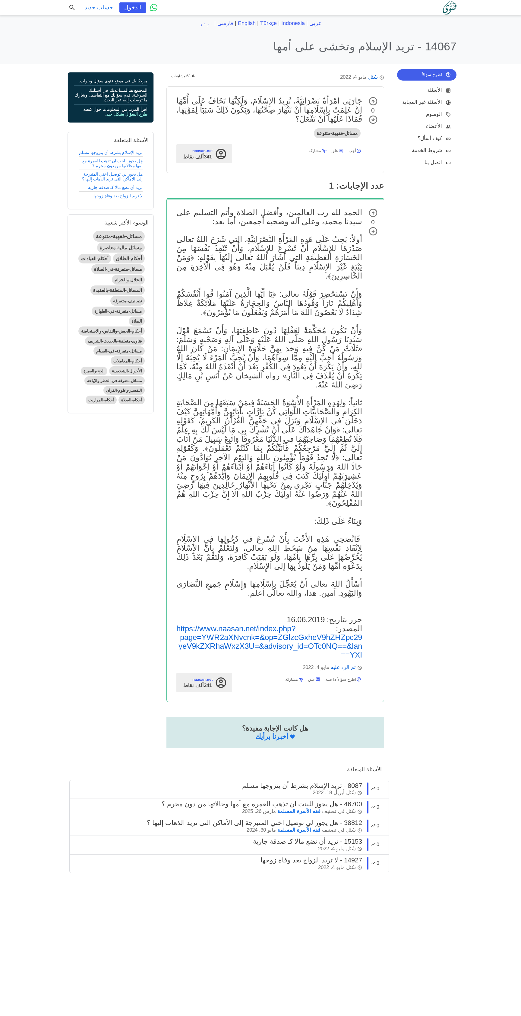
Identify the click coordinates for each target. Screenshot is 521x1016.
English (247, 23)
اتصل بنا (433, 162)
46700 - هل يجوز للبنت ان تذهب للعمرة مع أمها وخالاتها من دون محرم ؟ (262, 804)
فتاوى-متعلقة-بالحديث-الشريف (115, 341)
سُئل (373, 77)
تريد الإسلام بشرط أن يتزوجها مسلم (111, 152)
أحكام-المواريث (101, 400)
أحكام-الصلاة (131, 400)
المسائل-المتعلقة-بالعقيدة (117, 290)
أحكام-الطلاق (129, 258)
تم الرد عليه (343, 667)
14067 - (364, 46)
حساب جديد (98, 7)
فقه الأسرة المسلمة (298, 811)
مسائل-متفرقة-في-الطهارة (118, 311)
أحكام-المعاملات (127, 360)
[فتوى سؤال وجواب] (449, 7)
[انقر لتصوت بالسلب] (373, 120)
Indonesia (293, 23)
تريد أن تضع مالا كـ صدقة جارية (115, 187)
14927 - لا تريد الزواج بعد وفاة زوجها (311, 860)
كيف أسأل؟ (430, 138)
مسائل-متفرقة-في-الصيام (119, 351)
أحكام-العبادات (95, 258)
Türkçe (268, 23)
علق (334, 150)
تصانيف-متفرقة (127, 300)
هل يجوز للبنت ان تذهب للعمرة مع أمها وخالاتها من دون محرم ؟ (112, 163)
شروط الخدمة (427, 150)
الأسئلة (434, 90)
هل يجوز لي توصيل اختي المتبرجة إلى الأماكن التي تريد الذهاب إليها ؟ (112, 176)
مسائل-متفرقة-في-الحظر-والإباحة (114, 380)
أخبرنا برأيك (271, 736)
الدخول (132, 7)
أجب (352, 150)
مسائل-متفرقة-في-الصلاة (118, 269)
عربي (315, 23)
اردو (206, 23)
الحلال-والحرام (128, 279)
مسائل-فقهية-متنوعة (337, 133)
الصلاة (136, 321)
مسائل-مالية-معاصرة (121, 247)
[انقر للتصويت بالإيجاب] (373, 101)
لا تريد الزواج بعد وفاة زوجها (118, 195)
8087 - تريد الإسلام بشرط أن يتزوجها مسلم (302, 785)
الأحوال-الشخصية (127, 370)
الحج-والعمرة (94, 371)
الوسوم (434, 114)
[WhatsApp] (153, 7)
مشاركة (314, 150)
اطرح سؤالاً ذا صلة (340, 679)
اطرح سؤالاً (432, 74)
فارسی (225, 23)
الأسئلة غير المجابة (422, 102)
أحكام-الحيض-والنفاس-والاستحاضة (111, 331)
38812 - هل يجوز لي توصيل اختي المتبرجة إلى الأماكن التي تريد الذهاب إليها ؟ (254, 822)
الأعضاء (434, 126)
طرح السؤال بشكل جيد (126, 114)
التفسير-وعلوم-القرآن (124, 390)
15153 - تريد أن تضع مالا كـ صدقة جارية (307, 841)
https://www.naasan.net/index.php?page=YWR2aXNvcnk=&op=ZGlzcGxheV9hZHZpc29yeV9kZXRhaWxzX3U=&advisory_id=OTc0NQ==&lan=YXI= (269, 641)
